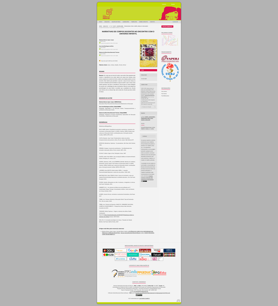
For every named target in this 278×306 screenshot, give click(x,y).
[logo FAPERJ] (170, 61)
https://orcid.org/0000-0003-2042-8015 (109, 49)
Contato (152, 21)
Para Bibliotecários (165, 95)
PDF (143, 70)
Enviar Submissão (167, 26)
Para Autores (164, 93)
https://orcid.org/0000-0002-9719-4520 (109, 43)
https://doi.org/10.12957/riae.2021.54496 (109, 60)
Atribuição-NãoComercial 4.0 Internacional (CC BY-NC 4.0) (156, 293)
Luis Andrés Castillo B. (144, 298)
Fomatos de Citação (146, 106)
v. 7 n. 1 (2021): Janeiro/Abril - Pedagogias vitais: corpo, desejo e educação (128, 26)
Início (100, 21)
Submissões (126, 21)
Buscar (176, 21)
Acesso (173, 4)
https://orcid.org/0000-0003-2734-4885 (109, 55)
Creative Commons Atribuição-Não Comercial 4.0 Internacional (147, 177)
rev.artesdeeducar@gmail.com (140, 291)
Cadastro (164, 4)
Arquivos (107, 21)
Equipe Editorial (116, 21)
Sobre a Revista (143, 21)
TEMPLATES (134, 21)
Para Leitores (164, 91)
